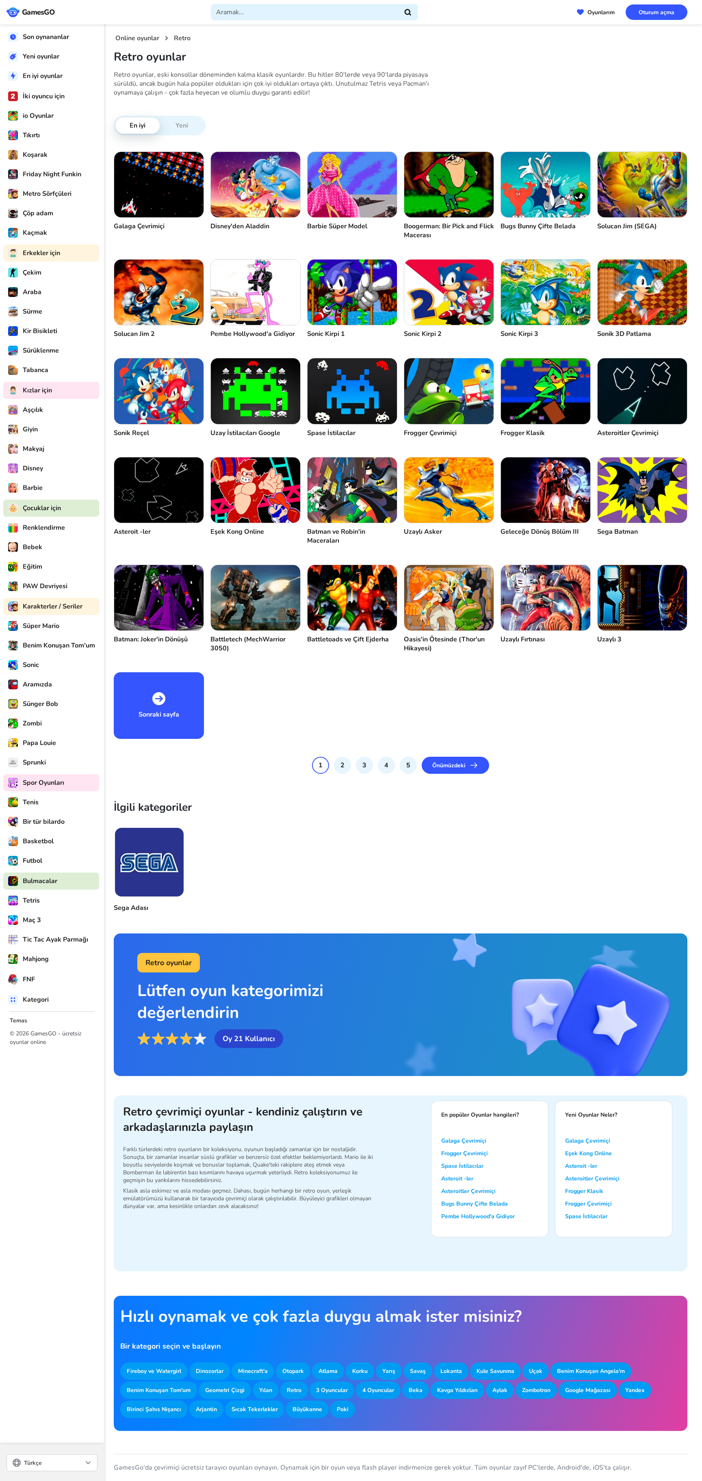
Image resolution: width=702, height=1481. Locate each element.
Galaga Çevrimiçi (463, 1141)
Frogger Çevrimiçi (464, 1153)
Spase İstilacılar (462, 1166)
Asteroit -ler (457, 1178)
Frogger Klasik (584, 1191)
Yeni (182, 125)
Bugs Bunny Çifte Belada (474, 1204)
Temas (18, 1020)
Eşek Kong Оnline (588, 1153)
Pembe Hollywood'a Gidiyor (478, 1216)
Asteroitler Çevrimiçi (468, 1191)
